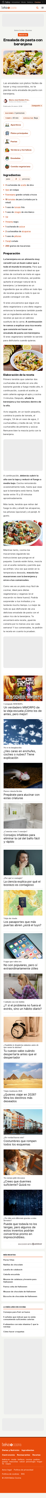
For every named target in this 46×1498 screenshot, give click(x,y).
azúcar (22, 226)
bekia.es (6, 1459)
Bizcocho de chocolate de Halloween (20, 1296)
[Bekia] (6, 2)
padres (36, 1459)
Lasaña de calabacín (12, 1270)
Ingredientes (28, 1450)
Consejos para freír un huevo (16, 1312)
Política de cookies (10, 1474)
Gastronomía (8, 1455)
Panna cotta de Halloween (15, 1287)
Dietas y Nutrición (10, 1450)
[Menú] (42, 8)
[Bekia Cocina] (9, 7)
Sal (6, 217)
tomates (11, 199)
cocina (29, 1459)
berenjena (11, 194)
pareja (5, 1461)
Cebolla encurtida (11, 1274)
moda (13, 1459)
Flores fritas (8, 1260)
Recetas (29, 30)
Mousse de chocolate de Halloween (19, 1291)
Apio (7, 190)
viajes (8, 1464)
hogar (39, 1461)
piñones (17, 236)
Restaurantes (23, 1455)
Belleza (30, 2)
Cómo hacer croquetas (13, 1332)
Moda (23, 2)
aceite (23, 185)
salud (22, 1461)
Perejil (8, 241)
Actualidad (16, 2)
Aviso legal (7, 1470)
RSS (23, 1474)
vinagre (17, 212)
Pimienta (9, 222)
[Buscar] (37, 7)
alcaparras (26, 231)
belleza (21, 1459)
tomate (17, 207)
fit (3, 1464)
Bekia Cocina (19, 30)
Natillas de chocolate (13, 1265)
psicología (30, 1461)
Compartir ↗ (37, 106)
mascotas (13, 1461)
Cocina (38, 2)
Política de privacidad (23, 1470)
